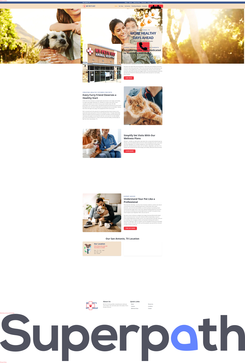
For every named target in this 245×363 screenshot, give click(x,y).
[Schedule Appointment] (156, 6)
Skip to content (3, 0)
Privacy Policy (3, 362)
